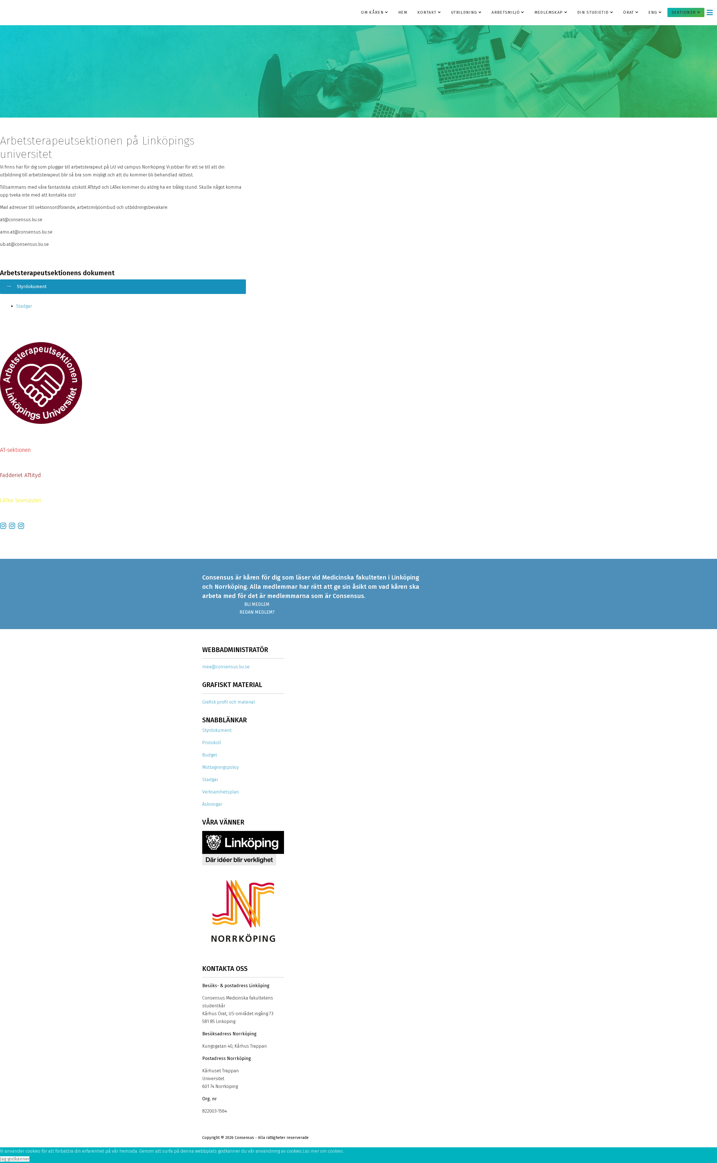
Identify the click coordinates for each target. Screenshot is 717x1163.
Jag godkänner (14, 1159)
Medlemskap (548, 12)
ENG (652, 12)
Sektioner (684, 12)
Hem (402, 12)
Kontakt (426, 12)
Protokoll (211, 742)
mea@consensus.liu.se (226, 666)
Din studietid (593, 12)
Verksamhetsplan (220, 792)
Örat (628, 12)
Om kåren (372, 12)
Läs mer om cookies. (323, 1151)
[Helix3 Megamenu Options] (710, 12)
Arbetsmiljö (506, 12)
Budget (209, 755)
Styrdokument (217, 730)
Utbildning (464, 12)
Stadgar (24, 306)
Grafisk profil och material (228, 702)
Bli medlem (256, 604)
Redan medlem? (256, 612)
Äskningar (212, 804)
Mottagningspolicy (220, 767)
